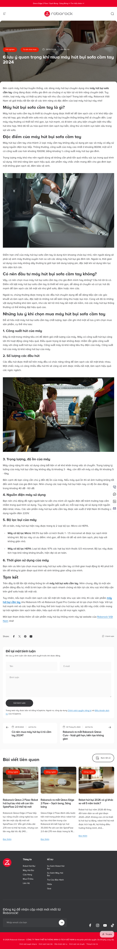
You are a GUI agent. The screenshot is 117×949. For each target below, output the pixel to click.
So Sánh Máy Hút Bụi (55, 874)
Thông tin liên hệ (92, 944)
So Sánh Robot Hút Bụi (55, 867)
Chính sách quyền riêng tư (79, 710)
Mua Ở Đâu (28, 879)
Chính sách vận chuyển (77, 944)
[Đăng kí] (61, 922)
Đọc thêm (7, 839)
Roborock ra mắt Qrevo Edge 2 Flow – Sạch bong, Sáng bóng (57, 803)
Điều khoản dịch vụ (61, 944)
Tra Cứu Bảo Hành (55, 880)
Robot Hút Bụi (29, 866)
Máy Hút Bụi (28, 870)
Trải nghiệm (10, 49)
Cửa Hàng (27, 874)
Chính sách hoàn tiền (46, 944)
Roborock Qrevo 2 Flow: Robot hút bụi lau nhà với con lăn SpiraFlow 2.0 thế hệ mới (20, 803)
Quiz (49, 888)
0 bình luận (109, 636)
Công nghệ (13, 772)
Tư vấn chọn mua (29, 49)
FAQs (49, 884)
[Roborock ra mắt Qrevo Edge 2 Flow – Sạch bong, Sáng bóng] (58, 780)
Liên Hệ (26, 883)
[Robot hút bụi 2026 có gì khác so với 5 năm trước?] (96, 780)
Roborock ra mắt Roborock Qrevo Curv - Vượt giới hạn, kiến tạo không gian (83, 735)
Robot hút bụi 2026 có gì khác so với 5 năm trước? (96, 801)
